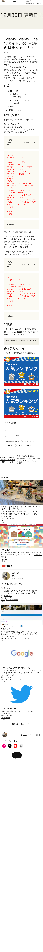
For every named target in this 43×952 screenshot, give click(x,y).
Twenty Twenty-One (12, 441)
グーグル (9, 600)
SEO (2, 679)
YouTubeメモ (6, 588)
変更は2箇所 (13, 90)
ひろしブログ (12, 1)
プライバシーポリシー (11, 740)
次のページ (26, 724)
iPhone (6, 559)
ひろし (31, 735)
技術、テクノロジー (12, 435)
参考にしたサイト (15, 110)
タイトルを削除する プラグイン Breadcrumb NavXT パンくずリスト (20, 508)
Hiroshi (38, 735)
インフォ (36, 3)
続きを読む (8, 516)
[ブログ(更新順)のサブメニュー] (32, 1)
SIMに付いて (6, 550)
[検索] (17, 755)
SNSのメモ (5, 629)
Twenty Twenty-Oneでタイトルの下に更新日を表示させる (21, 43)
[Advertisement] (21, 856)
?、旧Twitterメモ (8, 708)
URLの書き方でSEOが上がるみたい (16, 668)
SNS (21, 638)
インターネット (27, 441)
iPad (2, 559)
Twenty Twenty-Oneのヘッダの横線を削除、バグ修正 (7, 459)
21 (18, 724)
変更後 (11, 106)
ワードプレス (10, 445)
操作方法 (15, 600)
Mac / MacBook (14, 638)
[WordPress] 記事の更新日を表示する (20, 353)
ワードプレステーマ (24, 445)
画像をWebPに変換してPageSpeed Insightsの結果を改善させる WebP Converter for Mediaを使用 (29, 459)
